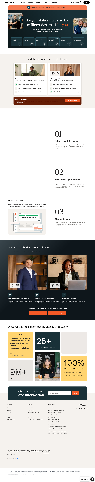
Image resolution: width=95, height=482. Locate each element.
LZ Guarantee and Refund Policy (35, 419)
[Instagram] (76, 408)
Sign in (86, 2)
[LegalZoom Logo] (10, 2)
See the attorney (51, 471)
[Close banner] (67, 7)
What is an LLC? (52, 417)
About (8, 407)
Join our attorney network (34, 414)
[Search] (81, 2)
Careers (9, 410)
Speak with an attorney (33, 412)
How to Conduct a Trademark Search (57, 431)
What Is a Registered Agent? (55, 428)
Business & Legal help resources (56, 410)
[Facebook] (84, 408)
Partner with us (11, 419)
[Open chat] (92, 479)
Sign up (75, 393)
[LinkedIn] (81, 408)
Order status (31, 407)
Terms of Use (46, 452)
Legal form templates (53, 414)
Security (30, 417)
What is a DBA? (52, 424)
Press (8, 417)
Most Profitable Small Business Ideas (57, 426)
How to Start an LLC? (53, 419)
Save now (63, 7)
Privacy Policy (12, 454)
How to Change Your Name (54, 421)
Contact (9, 412)
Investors (9, 414)
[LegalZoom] (82, 405)
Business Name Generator (54, 412)
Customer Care (31, 410)
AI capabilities (51, 407)
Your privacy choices (11, 458)
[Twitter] (87, 408)
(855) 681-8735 (76, 2)
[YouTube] (79, 408)
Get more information (13, 474)
